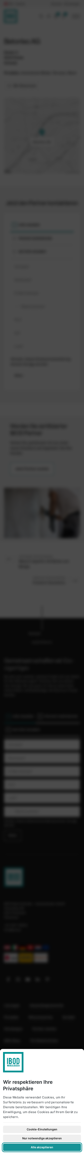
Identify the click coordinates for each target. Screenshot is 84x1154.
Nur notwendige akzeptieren (42, 1138)
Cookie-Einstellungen (42, 1129)
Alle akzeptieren (42, 1147)
